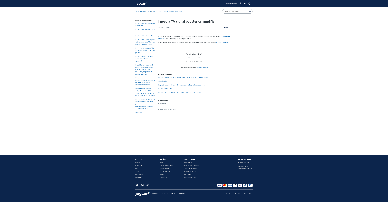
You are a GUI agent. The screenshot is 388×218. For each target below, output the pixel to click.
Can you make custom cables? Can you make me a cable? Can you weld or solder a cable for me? (145, 81)
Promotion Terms (190, 171)
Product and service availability (173, 11)
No (199, 57)
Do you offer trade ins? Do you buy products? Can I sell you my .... (145, 50)
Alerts (162, 174)
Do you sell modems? (165, 89)
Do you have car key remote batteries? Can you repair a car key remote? (183, 77)
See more (138, 112)
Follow (226, 27)
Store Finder (139, 177)
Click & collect (163, 81)
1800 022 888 (244, 163)
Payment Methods (190, 177)
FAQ (149, 11)
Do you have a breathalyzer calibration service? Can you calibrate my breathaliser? (145, 42)
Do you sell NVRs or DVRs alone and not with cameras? (144, 59)
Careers (137, 163)
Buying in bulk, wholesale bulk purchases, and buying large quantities (181, 85)
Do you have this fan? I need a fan (145, 31)
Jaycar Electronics (140, 11)
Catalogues (188, 163)
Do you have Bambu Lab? (144, 36)
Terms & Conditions (235, 194)
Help (161, 163)
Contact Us (163, 177)
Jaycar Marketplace (190, 168)
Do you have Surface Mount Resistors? (145, 25)
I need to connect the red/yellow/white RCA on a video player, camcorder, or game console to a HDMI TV (145, 92)
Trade (137, 171)
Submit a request (231, 3)
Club (136, 168)
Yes (189, 57)
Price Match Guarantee (191, 165)
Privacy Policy (248, 194)
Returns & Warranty (166, 168)
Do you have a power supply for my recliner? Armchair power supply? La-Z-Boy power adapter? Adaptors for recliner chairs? (145, 103)
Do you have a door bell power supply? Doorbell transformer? (179, 92)
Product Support (157, 11)
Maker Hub (138, 165)
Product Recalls (165, 171)
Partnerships (139, 174)
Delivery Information (166, 165)
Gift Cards (187, 174)
